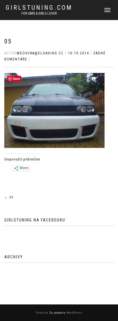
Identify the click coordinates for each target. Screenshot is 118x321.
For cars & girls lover (39, 13)
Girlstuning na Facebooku (34, 220)
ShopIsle (42, 312)
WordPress (74, 312)
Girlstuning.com (39, 7)
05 (8, 41)
